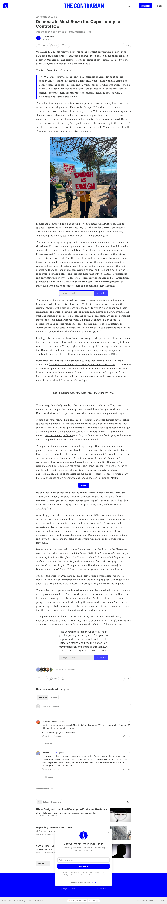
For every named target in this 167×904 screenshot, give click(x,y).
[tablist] (47, 697)
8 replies (48, 744)
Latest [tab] (46, 802)
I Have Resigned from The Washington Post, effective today (71, 809)
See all (41, 863)
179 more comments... (45, 789)
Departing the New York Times (54, 827)
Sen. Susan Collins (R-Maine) (90, 458)
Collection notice (38, 900)
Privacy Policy (103, 875)
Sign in (159, 5)
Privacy (22, 900)
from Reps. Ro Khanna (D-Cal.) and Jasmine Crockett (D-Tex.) (82, 364)
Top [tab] (39, 802)
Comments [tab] (42, 697)
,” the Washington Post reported (60, 320)
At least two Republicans (59, 435)
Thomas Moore (48, 752)
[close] (108, 832)
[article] (83, 815)
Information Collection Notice (82, 875)
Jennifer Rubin (48, 37)
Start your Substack (78, 900)
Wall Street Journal (51, 70)
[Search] (129, 5)
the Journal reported (108, 119)
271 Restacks (70, 669)
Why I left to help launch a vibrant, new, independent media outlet (65, 813)
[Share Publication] (135, 5)
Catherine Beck (48, 721)
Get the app (94, 900)
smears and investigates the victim (71, 131)
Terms (28, 900)
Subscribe (145, 5)
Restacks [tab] (53, 697)
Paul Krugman (53, 834)
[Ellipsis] (130, 721)
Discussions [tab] (56, 802)
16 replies (49, 777)
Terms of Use (96, 872)
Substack (140, 900)
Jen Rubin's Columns (46, 17)
